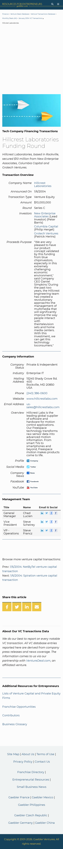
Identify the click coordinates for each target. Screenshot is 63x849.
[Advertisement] (31, 59)
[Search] (52, 4)
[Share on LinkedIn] (26, 606)
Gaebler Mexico (42, 797)
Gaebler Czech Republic (30, 815)
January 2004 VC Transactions (30, 18)
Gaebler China (45, 823)
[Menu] (58, 4)
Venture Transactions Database (43, 14)
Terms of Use (45, 754)
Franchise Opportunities (19, 706)
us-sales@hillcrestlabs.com (42, 406)
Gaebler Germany (20, 823)
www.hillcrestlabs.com (41, 398)
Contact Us (42, 761)
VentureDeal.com (38, 660)
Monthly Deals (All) (9, 18)
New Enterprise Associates (45, 215)
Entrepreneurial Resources (30, 779)
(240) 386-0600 (36, 393)
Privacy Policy (22, 761)
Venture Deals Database (19, 14)
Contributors (11, 715)
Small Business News (31, 787)
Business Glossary (14, 724)
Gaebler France (19, 797)
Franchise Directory (30, 772)
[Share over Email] (36, 606)
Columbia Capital (46, 226)
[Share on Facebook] (6, 606)
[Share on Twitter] (16, 606)
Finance (5, 14)
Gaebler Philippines (31, 805)
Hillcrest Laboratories (42, 184)
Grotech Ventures (46, 233)
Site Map (13, 754)
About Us (28, 754)
